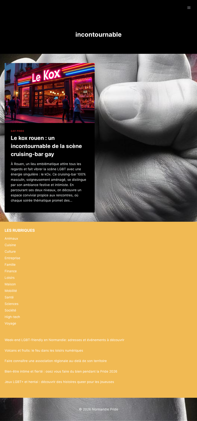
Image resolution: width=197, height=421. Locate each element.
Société (10, 310)
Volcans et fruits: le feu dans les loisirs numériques (44, 350)
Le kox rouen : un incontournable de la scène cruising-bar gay (46, 146)
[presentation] (50, 93)
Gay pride (17, 131)
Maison (10, 284)
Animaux (11, 238)
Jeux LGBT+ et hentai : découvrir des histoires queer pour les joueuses (59, 382)
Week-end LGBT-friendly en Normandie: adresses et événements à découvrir (64, 340)
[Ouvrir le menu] (188, 8)
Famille (10, 265)
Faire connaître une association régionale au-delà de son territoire (56, 361)
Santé (9, 297)
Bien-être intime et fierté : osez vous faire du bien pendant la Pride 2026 (61, 371)
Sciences (11, 304)
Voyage (10, 323)
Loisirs (10, 278)
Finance (11, 271)
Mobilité (11, 291)
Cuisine (10, 245)
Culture (10, 251)
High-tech (12, 317)
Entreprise (12, 258)
